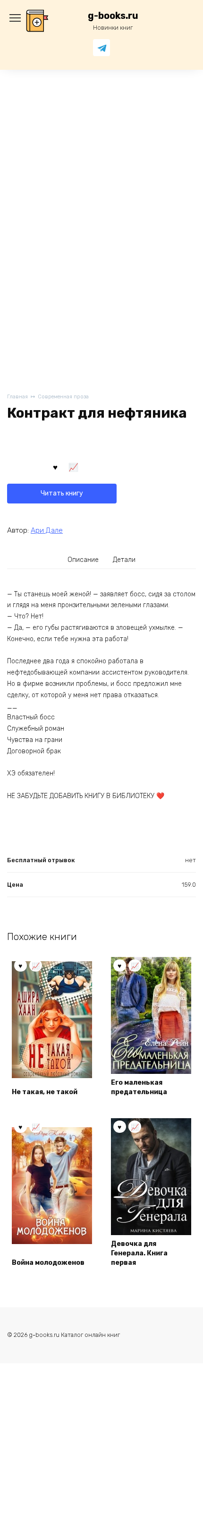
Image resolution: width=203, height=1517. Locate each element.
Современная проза (63, 397)
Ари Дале (47, 530)
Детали (124, 560)
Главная (17, 397)
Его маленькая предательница (139, 1087)
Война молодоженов (48, 1263)
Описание (83, 560)
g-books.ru (113, 15)
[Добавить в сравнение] (74, 466)
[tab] (84, 560)
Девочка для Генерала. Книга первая (139, 1253)
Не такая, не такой (44, 1092)
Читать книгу (62, 493)
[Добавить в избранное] (55, 466)
